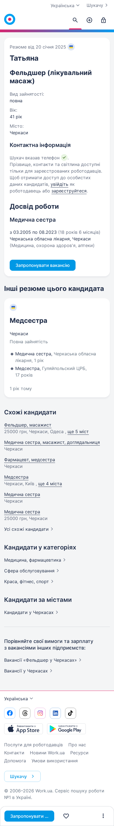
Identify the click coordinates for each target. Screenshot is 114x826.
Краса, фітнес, (26, 581)
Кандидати (29, 612)
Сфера (29, 570)
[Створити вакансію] (89, 20)
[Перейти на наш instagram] (40, 713)
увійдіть (59, 184)
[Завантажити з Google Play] (66, 728)
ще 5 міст (78, 431)
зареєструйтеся (69, 191)
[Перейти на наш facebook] (9, 713)
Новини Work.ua (47, 752)
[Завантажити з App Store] (23, 728)
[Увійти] (103, 20)
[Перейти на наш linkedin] (55, 713)
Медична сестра (22, 494)
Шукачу (95, 5)
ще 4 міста (50, 483)
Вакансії (26, 671)
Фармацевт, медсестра (29, 459)
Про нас (77, 744)
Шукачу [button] (18, 776)
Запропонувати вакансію (32, 816)
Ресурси (79, 752)
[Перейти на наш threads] (24, 713)
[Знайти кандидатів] (75, 20)
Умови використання (55, 760)
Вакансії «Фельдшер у (40, 660)
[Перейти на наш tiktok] (70, 713)
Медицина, (32, 560)
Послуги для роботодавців (33, 744)
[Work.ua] (9, 19)
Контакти (14, 752)
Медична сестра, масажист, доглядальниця (52, 442)
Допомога (15, 760)
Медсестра (28, 320)
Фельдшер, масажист (27, 425)
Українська (16, 698)
